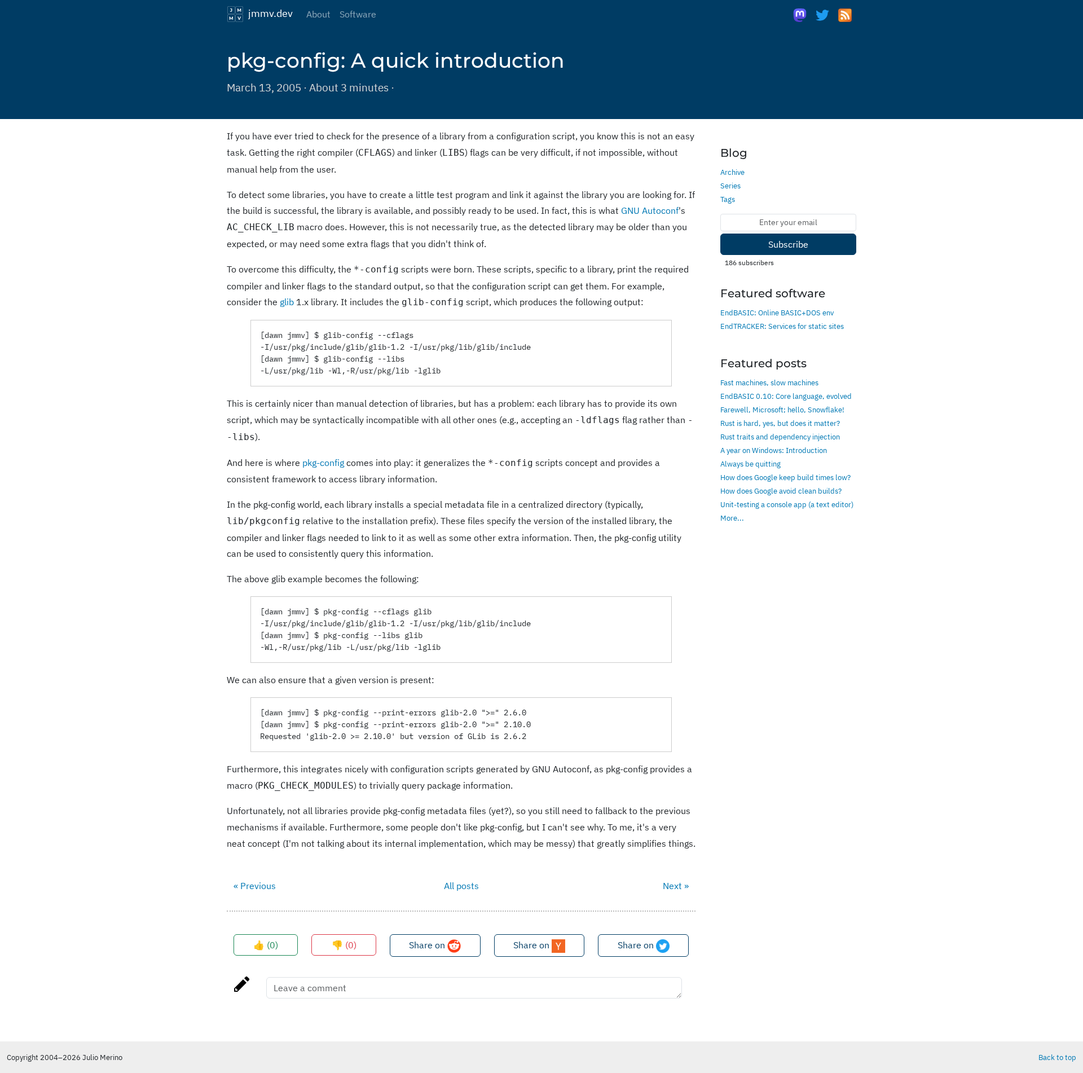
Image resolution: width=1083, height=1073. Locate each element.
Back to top (1057, 1057)
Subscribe (788, 244)
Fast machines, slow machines (769, 382)
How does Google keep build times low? (785, 477)
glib (287, 301)
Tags (727, 199)
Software (358, 14)
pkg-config (323, 462)
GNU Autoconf (650, 210)
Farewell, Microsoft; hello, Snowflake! (782, 409)
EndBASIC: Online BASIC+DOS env (777, 312)
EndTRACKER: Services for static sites (782, 326)
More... (732, 518)
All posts (461, 885)
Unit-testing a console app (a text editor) (786, 504)
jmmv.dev (268, 13)
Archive (732, 172)
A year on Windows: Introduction (773, 450)
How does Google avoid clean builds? (781, 491)
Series (730, 186)
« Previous (255, 885)
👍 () (265, 945)
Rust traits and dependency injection (780, 437)
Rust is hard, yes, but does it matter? (780, 423)
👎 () (344, 945)
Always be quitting (750, 464)
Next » (676, 885)
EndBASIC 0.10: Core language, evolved (786, 396)
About (318, 14)
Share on (428, 945)
